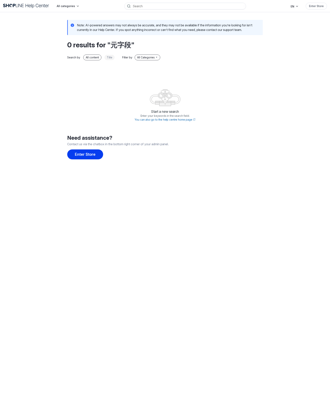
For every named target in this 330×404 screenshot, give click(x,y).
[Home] (26, 6)
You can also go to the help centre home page (164, 119)
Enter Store (316, 6)
